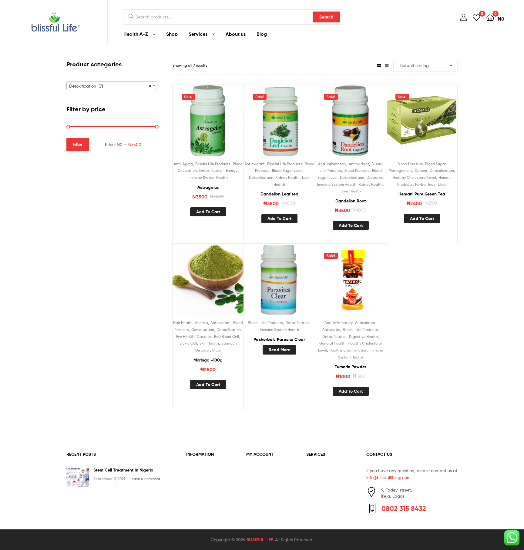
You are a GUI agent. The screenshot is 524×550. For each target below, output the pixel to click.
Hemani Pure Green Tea (421, 194)
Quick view (222, 123)
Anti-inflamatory (332, 164)
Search (326, 17)
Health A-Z (135, 34)
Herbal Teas (425, 184)
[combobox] (111, 86)
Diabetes (375, 177)
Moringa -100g (208, 360)
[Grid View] (379, 65)
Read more (279, 349)
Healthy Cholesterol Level (414, 177)
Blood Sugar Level (287, 170)
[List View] (386, 65)
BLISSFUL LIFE (260, 539)
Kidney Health (288, 177)
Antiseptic (331, 329)
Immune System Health (208, 177)
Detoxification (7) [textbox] (110, 86)
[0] (476, 17)
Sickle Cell (188, 343)
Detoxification (211, 170)
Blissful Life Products (212, 164)
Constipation (202, 329)
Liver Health (351, 191)
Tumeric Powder (350, 366)
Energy (231, 170)
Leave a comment (145, 478)
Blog (262, 34)
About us (236, 34)
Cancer (421, 170)
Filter (77, 144)
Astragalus (208, 187)
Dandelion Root (350, 201)
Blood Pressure (357, 170)
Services (198, 34)
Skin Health (209, 343)
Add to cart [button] (208, 212)
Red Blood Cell (226, 336)
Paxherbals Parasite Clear (279, 339)
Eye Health (185, 336)
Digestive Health (363, 336)
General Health (332, 343)
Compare (208, 123)
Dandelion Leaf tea (279, 194)
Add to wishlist (193, 123)
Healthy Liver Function (348, 350)
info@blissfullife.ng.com (388, 477)
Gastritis (204, 336)
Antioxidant (254, 164)
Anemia (201, 322)
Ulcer (442, 184)
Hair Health (183, 322)
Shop (172, 34)
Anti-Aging (183, 164)
